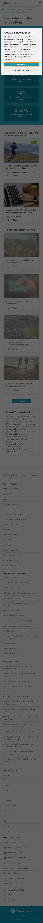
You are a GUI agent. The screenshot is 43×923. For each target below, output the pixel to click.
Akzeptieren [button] (21, 64)
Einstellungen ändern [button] (21, 70)
